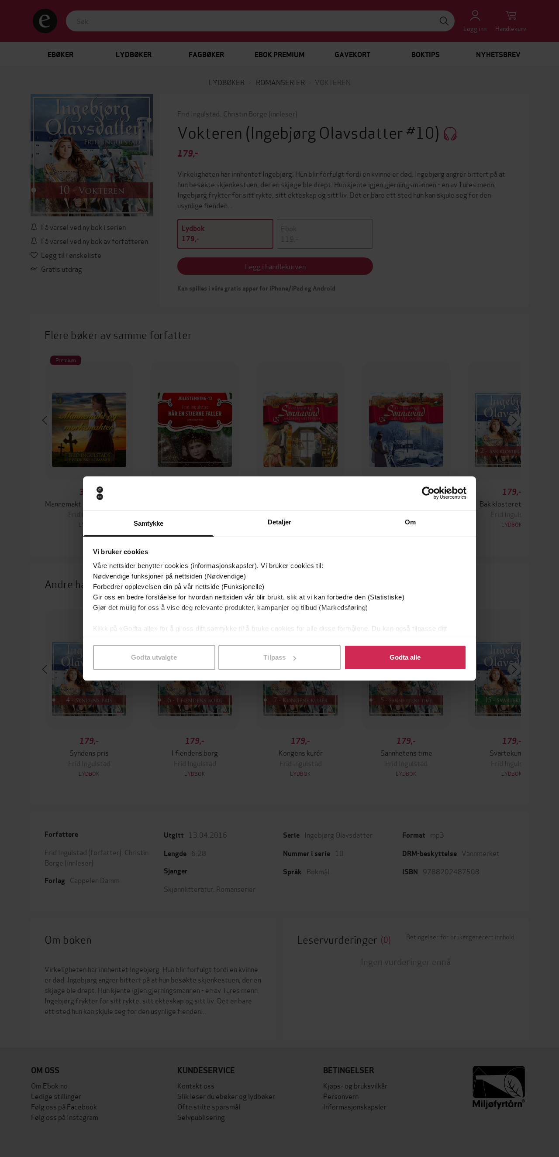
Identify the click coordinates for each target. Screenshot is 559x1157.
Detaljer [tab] (280, 522)
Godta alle (405, 657)
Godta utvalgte (153, 657)
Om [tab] (410, 522)
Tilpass (274, 657)
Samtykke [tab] (149, 523)
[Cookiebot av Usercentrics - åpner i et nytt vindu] (428, 493)
